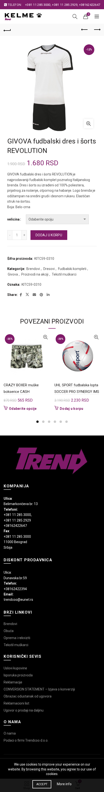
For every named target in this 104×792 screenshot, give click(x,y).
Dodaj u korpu (49, 235)
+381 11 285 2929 (64, 5)
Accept (42, 784)
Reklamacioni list (16, 703)
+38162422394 (15, 589)
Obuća (9, 631)
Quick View (45, 337)
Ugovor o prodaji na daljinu (24, 710)
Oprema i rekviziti (17, 638)
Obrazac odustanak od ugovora (28, 696)
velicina (13, 219)
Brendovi (33, 269)
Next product (97, 30)
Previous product (85, 30)
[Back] (7, 30)
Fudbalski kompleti (72, 269)
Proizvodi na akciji (34, 274)
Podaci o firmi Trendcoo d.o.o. (26, 740)
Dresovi (49, 269)
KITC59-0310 (31, 284)
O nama (10, 733)
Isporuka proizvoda (18, 675)
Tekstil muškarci (64, 274)
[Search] (75, 16)
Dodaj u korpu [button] (71, 409)
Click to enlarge (88, 123)
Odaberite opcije (23, 409)
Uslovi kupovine (15, 668)
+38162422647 (89, 5)
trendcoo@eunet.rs (18, 600)
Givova (13, 274)
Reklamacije (13, 682)
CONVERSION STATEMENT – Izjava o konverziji (39, 689)
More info (64, 784)
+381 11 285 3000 (38, 5)
